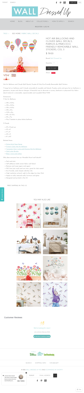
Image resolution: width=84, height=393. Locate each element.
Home (12, 21)
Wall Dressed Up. (32, 370)
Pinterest (60, 2)
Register (38, 27)
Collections (43, 21)
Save (54, 72)
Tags (6, 33)
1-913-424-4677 (53, 363)
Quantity (49, 63)
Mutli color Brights (12, 151)
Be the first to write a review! (42, 336)
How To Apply (58, 21)
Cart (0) (73, 2)
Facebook (56, 2)
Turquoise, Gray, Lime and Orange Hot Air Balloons (23, 149)
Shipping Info (40, 363)
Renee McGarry (21, 381)
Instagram (64, 2)
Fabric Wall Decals (30, 33)
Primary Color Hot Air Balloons (16, 146)
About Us (29, 21)
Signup (4, 2)
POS (40, 370)
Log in (46, 27)
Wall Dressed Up (56, 58)
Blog (20, 21)
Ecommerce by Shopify (54, 370)
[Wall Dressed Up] (42, 6)
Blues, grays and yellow (14, 154)
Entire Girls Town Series (14, 144)
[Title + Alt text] (14, 356)
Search (71, 21)
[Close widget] (26, 373)
